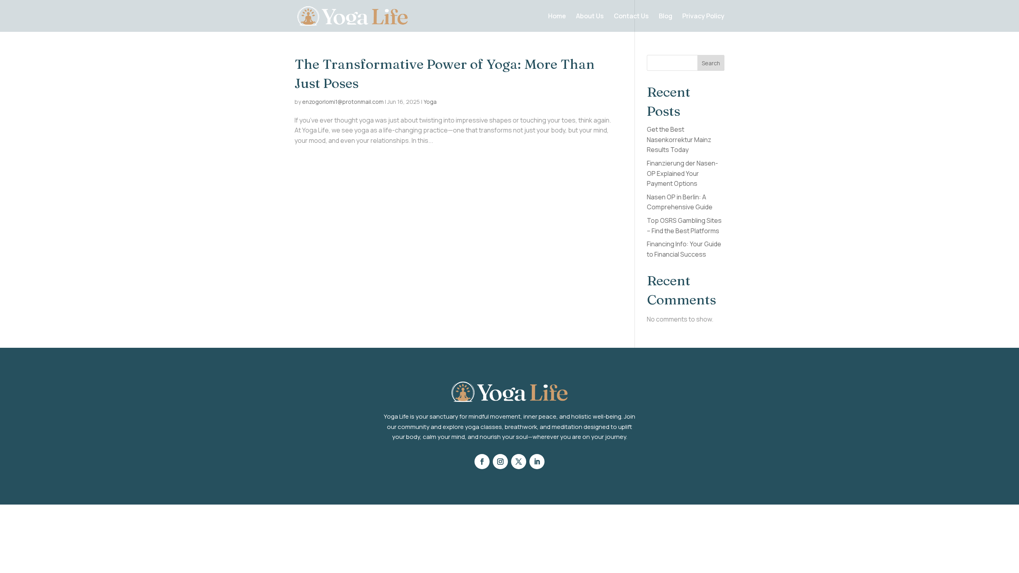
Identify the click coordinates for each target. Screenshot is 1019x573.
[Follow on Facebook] (482, 461)
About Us (590, 16)
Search (711, 63)
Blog (665, 16)
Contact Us (631, 16)
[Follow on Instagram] (500, 461)
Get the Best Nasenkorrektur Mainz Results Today (679, 139)
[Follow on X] (518, 461)
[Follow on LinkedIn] (537, 461)
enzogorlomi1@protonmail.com (343, 101)
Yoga (430, 101)
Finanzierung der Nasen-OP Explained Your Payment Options (682, 173)
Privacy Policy (703, 16)
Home (557, 16)
